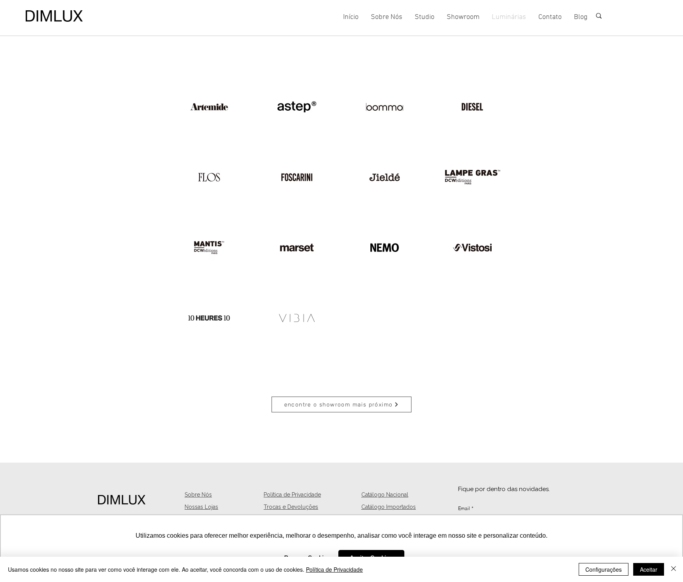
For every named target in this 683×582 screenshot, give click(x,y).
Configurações (603, 569)
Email (466, 508)
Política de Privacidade (334, 569)
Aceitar (648, 569)
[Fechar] (673, 569)
